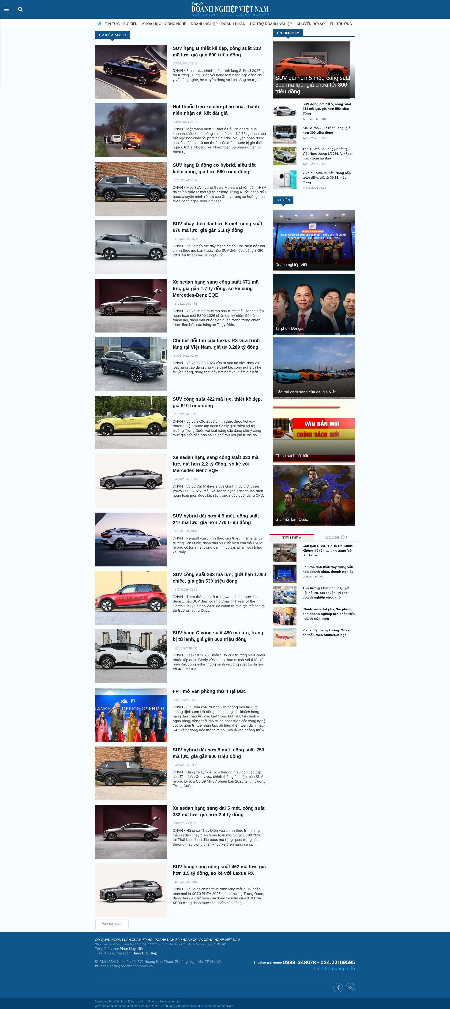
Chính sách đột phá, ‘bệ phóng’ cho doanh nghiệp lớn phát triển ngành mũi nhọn (329, 613)
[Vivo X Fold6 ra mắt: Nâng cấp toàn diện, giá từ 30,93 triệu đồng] (286, 179)
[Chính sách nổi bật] (314, 431)
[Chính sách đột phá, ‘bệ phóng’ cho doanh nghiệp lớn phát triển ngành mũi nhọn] (286, 616)
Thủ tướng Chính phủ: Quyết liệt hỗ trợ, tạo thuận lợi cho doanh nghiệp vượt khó (326, 592)
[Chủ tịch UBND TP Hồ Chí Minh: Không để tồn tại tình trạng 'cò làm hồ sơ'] (286, 552)
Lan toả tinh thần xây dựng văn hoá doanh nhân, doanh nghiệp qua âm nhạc (328, 571)
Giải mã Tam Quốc (291, 519)
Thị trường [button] (341, 24)
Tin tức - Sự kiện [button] (122, 24)
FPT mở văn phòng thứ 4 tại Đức (209, 691)
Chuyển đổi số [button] (311, 24)
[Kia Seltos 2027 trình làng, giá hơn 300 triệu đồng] (286, 135)
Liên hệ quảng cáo (334, 968)
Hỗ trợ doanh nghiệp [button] (271, 24)
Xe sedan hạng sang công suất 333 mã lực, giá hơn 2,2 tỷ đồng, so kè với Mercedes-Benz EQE (216, 464)
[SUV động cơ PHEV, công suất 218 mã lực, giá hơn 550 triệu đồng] (286, 111)
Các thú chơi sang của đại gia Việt (305, 392)
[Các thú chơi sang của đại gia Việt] (314, 368)
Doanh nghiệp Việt (291, 264)
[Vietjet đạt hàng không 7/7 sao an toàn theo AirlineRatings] (286, 637)
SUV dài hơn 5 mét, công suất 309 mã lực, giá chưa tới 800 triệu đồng (312, 85)
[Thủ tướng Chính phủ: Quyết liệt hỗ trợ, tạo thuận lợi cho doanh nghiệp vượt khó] (286, 595)
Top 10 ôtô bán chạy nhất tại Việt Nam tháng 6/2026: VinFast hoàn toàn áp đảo (327, 153)
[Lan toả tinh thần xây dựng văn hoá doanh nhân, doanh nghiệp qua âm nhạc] (286, 574)
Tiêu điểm (291, 538)
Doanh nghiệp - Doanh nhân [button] (218, 24)
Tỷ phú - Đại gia (289, 328)
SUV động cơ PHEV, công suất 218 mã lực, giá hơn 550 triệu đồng (327, 108)
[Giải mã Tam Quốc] (314, 495)
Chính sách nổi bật (291, 456)
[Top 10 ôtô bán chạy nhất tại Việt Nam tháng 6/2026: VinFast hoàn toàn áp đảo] (286, 156)
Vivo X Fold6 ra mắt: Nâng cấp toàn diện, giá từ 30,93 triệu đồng (327, 177)
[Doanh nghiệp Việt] (314, 240)
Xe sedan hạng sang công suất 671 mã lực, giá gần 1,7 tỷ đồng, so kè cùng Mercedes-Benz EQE (216, 288)
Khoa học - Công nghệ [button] (164, 24)
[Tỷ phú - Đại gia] (314, 304)
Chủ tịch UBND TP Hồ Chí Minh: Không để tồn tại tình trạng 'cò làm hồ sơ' (328, 550)
